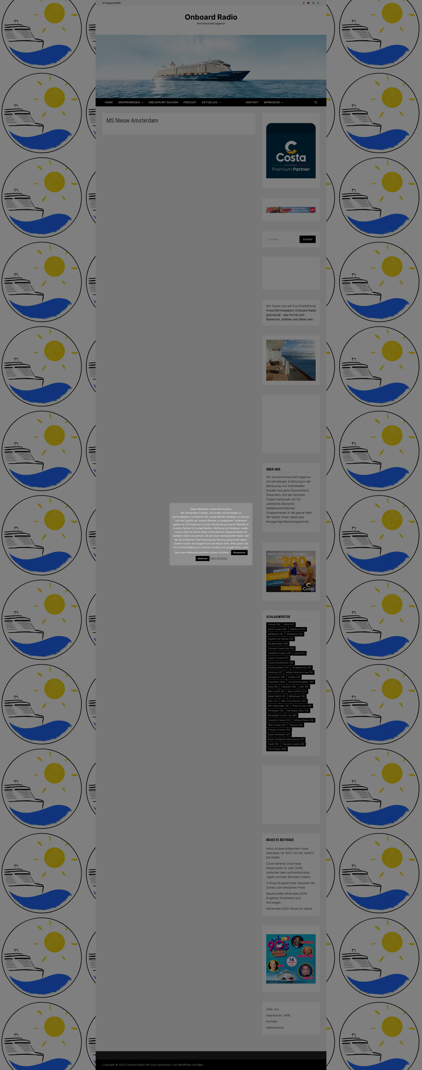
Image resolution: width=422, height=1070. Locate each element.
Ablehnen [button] (203, 558)
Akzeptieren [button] (239, 552)
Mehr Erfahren (218, 558)
